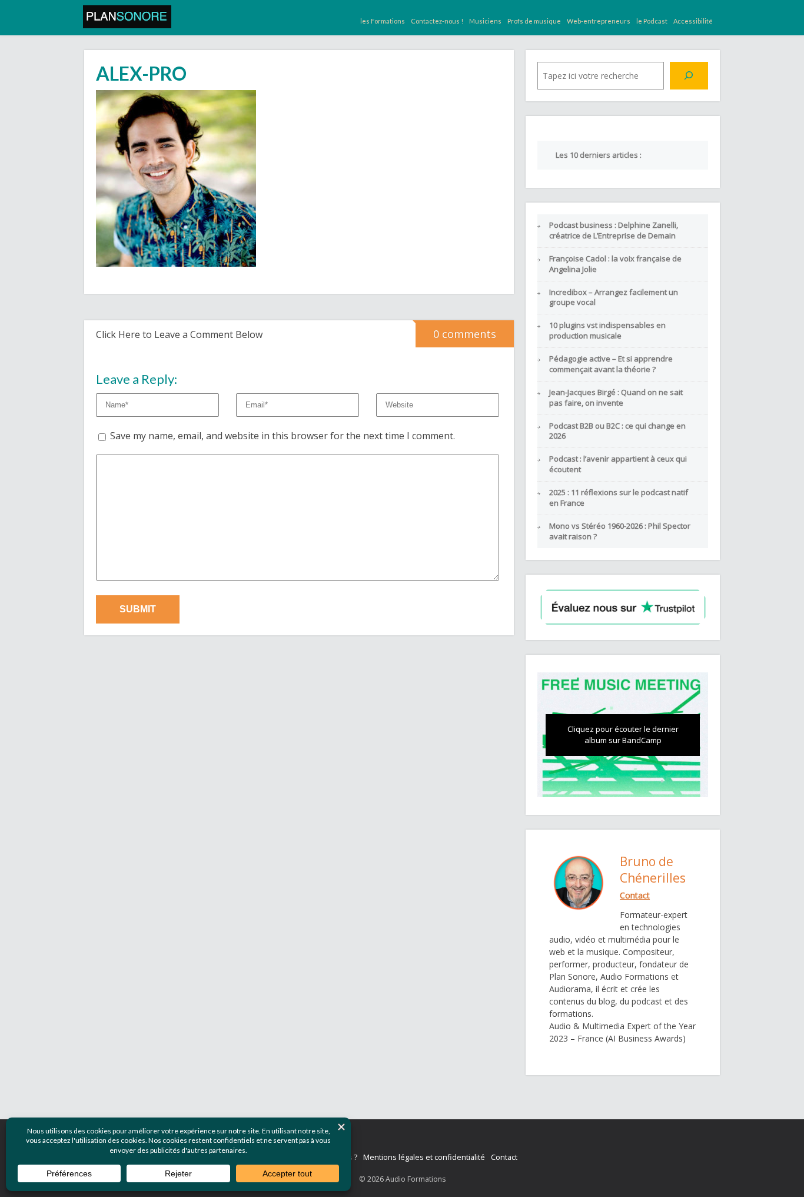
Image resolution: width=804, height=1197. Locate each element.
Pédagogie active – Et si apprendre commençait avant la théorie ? (611, 363)
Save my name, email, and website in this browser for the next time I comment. (282, 435)
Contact (504, 1157)
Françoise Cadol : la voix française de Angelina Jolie (615, 263)
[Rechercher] (689, 75)
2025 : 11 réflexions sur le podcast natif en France (618, 497)
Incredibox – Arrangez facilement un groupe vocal (613, 297)
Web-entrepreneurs (598, 21)
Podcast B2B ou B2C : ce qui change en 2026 (617, 431)
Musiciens (485, 21)
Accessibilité (693, 21)
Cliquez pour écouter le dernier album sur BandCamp (623, 735)
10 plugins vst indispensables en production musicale (607, 330)
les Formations (382, 21)
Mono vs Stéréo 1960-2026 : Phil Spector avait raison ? (619, 531)
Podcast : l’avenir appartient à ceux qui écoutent (618, 464)
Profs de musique (534, 21)
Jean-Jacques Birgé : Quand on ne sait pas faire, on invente (616, 397)
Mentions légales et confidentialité (424, 1157)
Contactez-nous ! (437, 21)
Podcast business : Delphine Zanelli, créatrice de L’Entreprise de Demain (613, 230)
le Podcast (651, 21)
